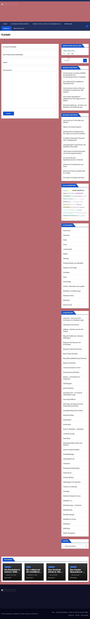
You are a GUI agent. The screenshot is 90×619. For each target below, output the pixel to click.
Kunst (65, 244)
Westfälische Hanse (69, 519)
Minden (76, 196)
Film (72, 207)
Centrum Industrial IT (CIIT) (72, 367)
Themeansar (35, 613)
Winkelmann (70, 190)
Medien (65, 254)
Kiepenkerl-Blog (68, 415)
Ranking (71, 210)
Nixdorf (72, 201)
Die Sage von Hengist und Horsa (73, 177)
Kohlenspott (67, 424)
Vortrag (83, 215)
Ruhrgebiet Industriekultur (71, 468)
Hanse (65, 193)
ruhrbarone (66, 463)
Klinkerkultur (67, 420)
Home (5, 24)
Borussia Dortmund (82, 212)
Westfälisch (67, 196)
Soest (69, 201)
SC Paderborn (80, 207)
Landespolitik (67, 249)
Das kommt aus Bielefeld (71, 372)
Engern (80, 215)
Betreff (5, 62)
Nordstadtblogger (68, 454)
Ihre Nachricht (7, 70)
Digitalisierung (66, 204)
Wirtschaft (66, 300)
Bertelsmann (66, 218)
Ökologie (66, 258)
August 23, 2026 (11, 575)
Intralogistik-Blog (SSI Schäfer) (73, 410)
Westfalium (66, 524)
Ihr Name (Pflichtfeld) (9, 47)
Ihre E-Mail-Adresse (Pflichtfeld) (13, 54)
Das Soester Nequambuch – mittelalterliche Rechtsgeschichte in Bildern (74, 98)
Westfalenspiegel (68, 514)
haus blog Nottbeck (69, 399)
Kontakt (6, 28)
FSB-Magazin (67, 383)
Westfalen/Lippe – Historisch (72, 505)
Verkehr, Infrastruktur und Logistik (73, 286)
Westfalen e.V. (67, 500)
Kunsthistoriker (76, 201)
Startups (73, 204)
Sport (65, 277)
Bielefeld (65, 201)
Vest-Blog (66, 491)
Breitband (65, 190)
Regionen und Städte (70, 268)
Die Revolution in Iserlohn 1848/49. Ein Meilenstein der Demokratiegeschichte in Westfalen (74, 75)
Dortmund (79, 204)
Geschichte (66, 230)
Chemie (83, 196)
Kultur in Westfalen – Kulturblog (73, 429)
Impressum (68, 24)
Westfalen (66, 207)
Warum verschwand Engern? (72, 127)
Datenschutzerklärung (20, 24)
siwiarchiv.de (67, 473)
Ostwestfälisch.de (68, 459)
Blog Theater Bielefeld (70, 354)
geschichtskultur (68, 388)
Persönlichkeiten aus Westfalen (73, 263)
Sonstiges (66, 272)
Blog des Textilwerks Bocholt (72, 349)
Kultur (65, 240)
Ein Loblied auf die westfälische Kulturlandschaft (33, 571)
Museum (75, 207)
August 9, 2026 (33, 575)
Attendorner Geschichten (71, 325)
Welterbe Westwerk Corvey (72, 496)
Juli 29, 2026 (53, 575)
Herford (79, 196)
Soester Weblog (68, 477)
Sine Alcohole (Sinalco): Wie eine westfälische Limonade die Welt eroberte (74, 90)
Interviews (66, 235)
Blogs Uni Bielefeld (69, 363)
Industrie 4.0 (67, 215)
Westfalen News (68, 295)
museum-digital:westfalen (71, 449)
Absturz (75, 210)
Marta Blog (66, 438)
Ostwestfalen (71, 193)
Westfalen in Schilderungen (72, 291)
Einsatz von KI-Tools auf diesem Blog (47, 24)
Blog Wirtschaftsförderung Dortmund (74, 358)
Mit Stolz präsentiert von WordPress (10, 613)
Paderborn (79, 193)
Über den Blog (18, 28)
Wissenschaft (67, 305)
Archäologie (79, 210)
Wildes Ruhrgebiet (69, 533)
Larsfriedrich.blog (68, 434)
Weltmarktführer (78, 190)
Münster (73, 215)
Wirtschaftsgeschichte (70, 213)
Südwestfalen (66, 210)
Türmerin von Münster (70, 486)
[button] (84, 26)
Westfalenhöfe (67, 510)
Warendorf (72, 218)
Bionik (78, 215)
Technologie (67, 281)
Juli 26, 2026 (75, 575)
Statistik (72, 196)
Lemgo (81, 201)
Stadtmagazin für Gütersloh (72, 482)
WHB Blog (66, 528)
